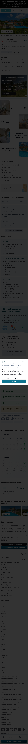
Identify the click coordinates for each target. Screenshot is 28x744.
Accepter (14, 381)
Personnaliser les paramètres (14, 378)
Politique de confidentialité (9, 373)
